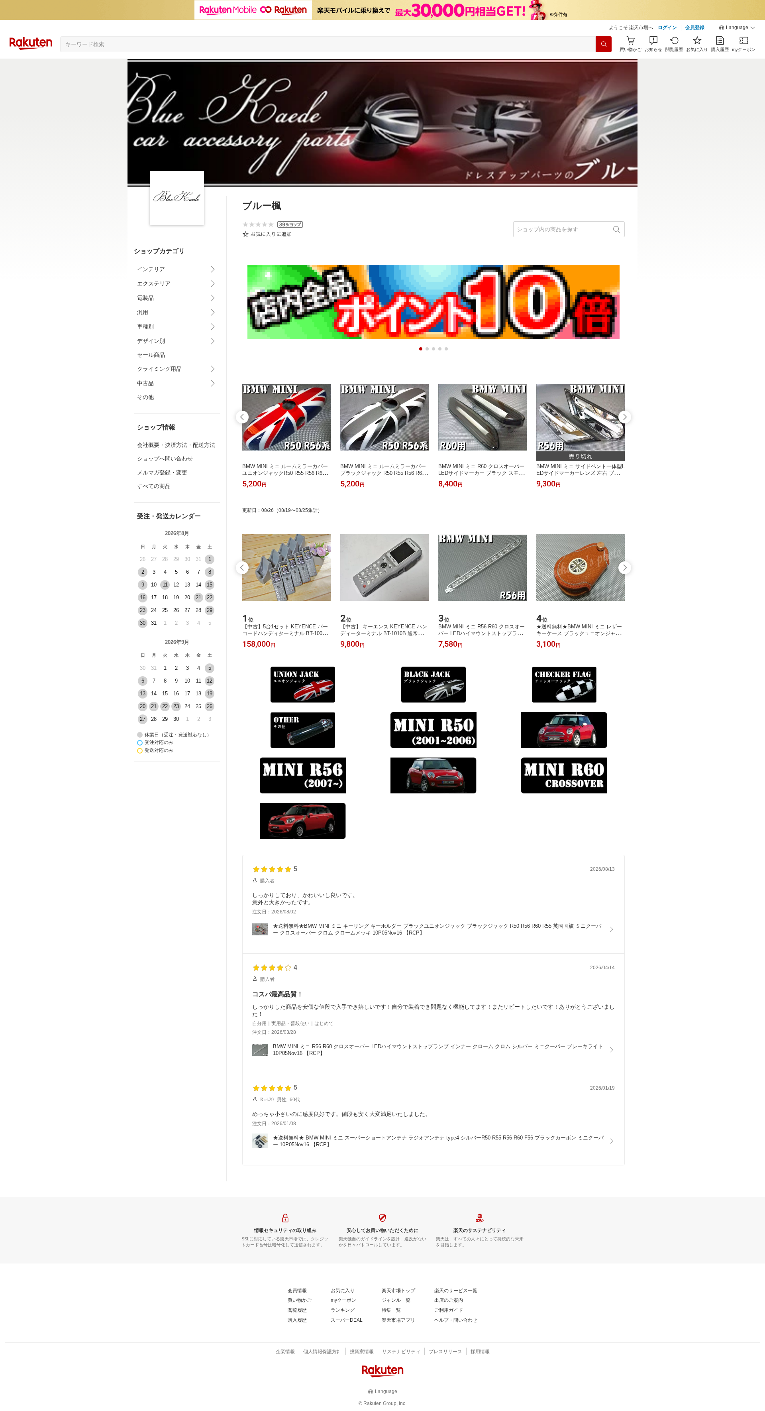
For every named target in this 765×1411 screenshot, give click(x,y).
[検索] (604, 44)
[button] (737, 28)
